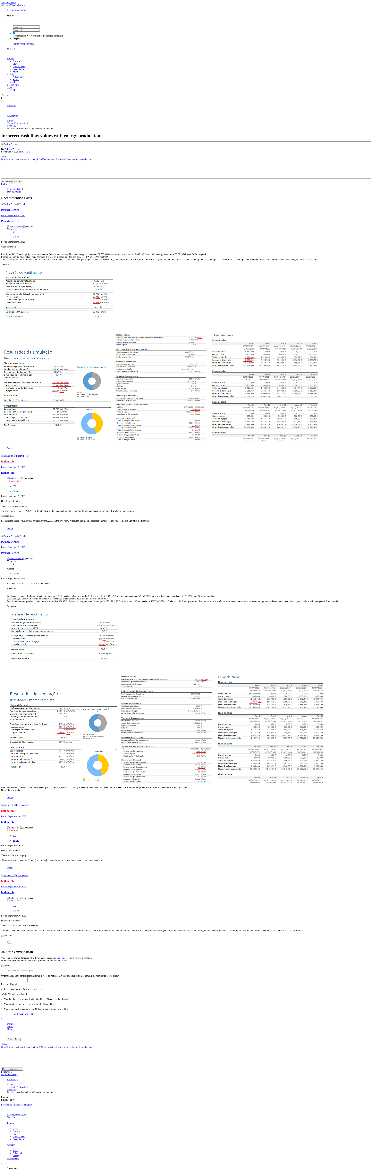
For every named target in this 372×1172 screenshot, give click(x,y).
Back (15, 1128)
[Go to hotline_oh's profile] (7, 456)
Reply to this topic (15, 189)
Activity (10, 74)
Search (16, 79)
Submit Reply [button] (13, 1039)
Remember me (19, 35)
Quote (10, 448)
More (15, 71)
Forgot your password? (23, 43)
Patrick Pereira (12, 149)
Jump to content (8, 2)
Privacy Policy (8, 1100)
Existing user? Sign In (17, 10)
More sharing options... (12, 181)
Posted (13, 215)
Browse (10, 58)
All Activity (18, 77)
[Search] (2, 101)
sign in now (62, 958)
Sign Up (11, 48)
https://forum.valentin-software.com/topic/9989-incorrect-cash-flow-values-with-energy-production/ (46, 159)
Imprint (4, 1097)
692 (14, 486)
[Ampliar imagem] (66, 670)
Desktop (11, 1024)
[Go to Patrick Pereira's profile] (9, 144)
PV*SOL (25, 151)
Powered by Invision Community (16, 1104)
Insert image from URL (23, 1014)
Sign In (17, 39)
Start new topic (14, 191)
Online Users (19, 66)
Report (16, 237)
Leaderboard (18, 69)
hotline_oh (7, 472)
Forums (16, 61)
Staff (15, 64)
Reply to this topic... (10, 984)
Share (4, 156)
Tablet (10, 1026)
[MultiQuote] (8, 446)
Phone (10, 1029)
